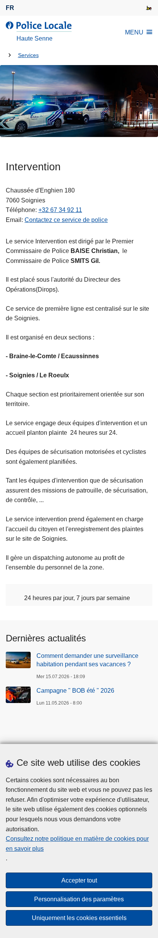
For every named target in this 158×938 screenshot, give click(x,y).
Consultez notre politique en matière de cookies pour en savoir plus (77, 843)
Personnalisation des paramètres (79, 899)
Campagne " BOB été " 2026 (75, 690)
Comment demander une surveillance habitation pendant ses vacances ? (87, 660)
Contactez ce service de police (66, 220)
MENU (134, 32)
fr (10, 8)
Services (28, 55)
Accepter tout (79, 880)
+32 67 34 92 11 (60, 210)
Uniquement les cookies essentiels (79, 918)
